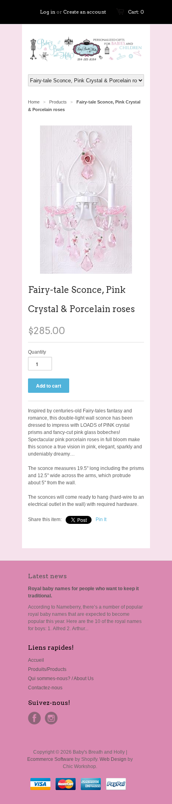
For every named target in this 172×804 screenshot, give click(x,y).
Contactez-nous (45, 688)
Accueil (36, 660)
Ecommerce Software (50, 759)
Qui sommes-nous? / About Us (61, 678)
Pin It (101, 519)
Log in (47, 12)
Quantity (37, 352)
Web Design (113, 759)
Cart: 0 (136, 12)
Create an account (84, 12)
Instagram (51, 718)
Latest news (47, 576)
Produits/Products (47, 669)
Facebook (34, 718)
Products (58, 102)
